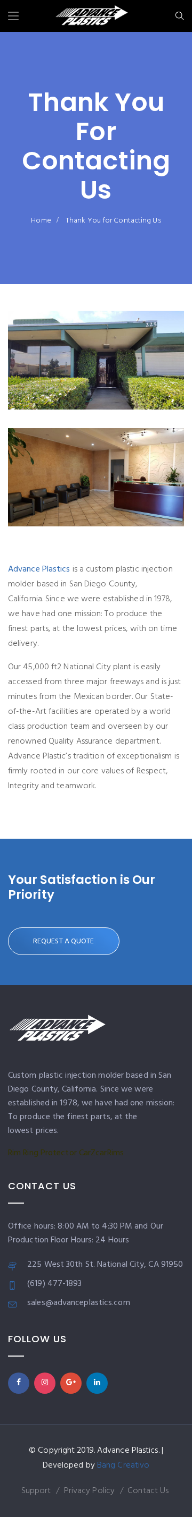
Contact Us (148, 1491)
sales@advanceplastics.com (78, 1303)
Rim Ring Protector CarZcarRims (66, 1153)
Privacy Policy (89, 1491)
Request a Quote (63, 941)
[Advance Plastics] (92, 17)
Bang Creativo (123, 1465)
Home (41, 221)
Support (36, 1491)
